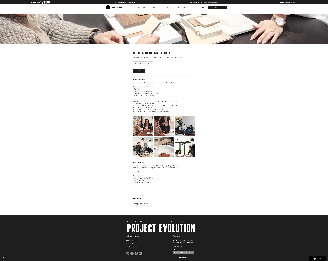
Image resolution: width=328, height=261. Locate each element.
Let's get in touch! (133, 236)
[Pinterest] (127, 253)
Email (175, 249)
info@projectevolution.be (134, 247)
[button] (203, 7)
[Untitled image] (143, 126)
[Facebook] (136, 253)
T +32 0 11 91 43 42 (131, 241)
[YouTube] (140, 253)
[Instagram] (132, 253)
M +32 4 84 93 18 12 (132, 244)
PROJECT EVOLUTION (116, 7)
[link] (139, 71)
